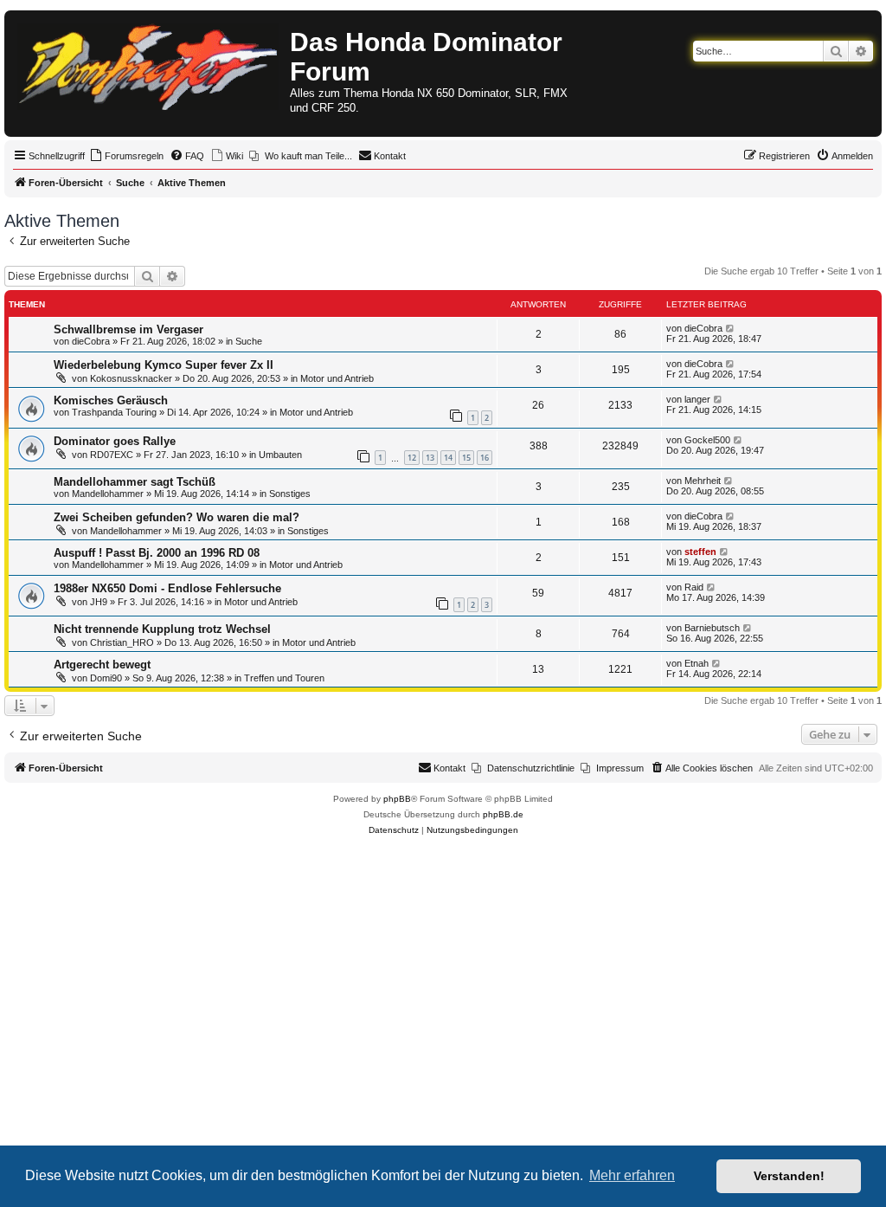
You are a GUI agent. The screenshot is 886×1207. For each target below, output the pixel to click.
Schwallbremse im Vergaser (128, 329)
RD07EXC (111, 454)
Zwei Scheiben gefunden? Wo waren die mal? (176, 517)
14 (448, 457)
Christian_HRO (122, 642)
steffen (700, 551)
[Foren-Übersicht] (149, 63)
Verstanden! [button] (789, 1176)
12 (412, 457)
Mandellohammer (108, 493)
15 (466, 457)
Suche (248, 341)
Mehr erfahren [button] (632, 1175)
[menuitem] (126, 155)
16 (484, 457)
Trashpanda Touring (114, 412)
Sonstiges (290, 493)
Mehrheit (702, 480)
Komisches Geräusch (111, 400)
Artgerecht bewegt (102, 664)
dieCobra (91, 341)
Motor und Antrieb (337, 378)
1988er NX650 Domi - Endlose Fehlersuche (167, 588)
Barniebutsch (712, 628)
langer (697, 399)
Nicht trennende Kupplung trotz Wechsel (162, 629)
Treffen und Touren (284, 678)
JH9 (98, 602)
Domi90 (106, 678)
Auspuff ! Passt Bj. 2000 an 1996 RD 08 (157, 552)
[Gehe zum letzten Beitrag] (730, 328)
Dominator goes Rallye (115, 441)
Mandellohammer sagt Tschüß (134, 481)
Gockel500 (707, 440)
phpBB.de (503, 814)
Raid (693, 587)
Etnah (696, 663)
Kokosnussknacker (131, 378)
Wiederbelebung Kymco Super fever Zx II (163, 364)
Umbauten (280, 454)
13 (430, 457)
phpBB (397, 799)
